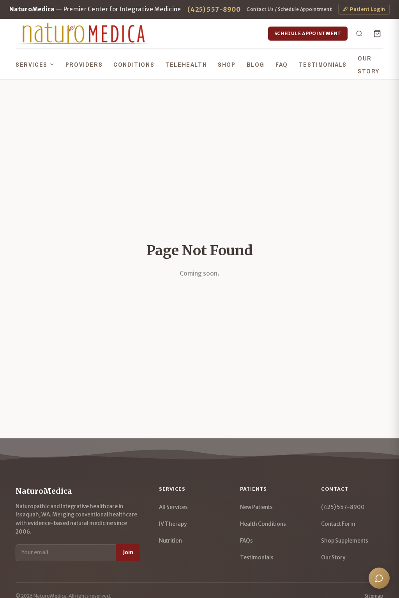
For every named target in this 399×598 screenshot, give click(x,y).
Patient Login (367, 9)
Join (128, 552)
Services (32, 64)
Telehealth (186, 64)
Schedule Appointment (307, 33)
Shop (226, 64)
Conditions (133, 64)
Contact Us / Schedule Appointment (289, 9)
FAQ (281, 64)
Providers (83, 64)
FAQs (246, 540)
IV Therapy (173, 524)
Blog (256, 64)
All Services (173, 507)
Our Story (333, 557)
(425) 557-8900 (214, 9)
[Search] (359, 34)
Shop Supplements (344, 540)
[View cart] (377, 33)
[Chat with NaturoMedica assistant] (379, 578)
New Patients (256, 507)
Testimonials (323, 64)
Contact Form (338, 524)
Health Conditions (263, 524)
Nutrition (170, 540)
